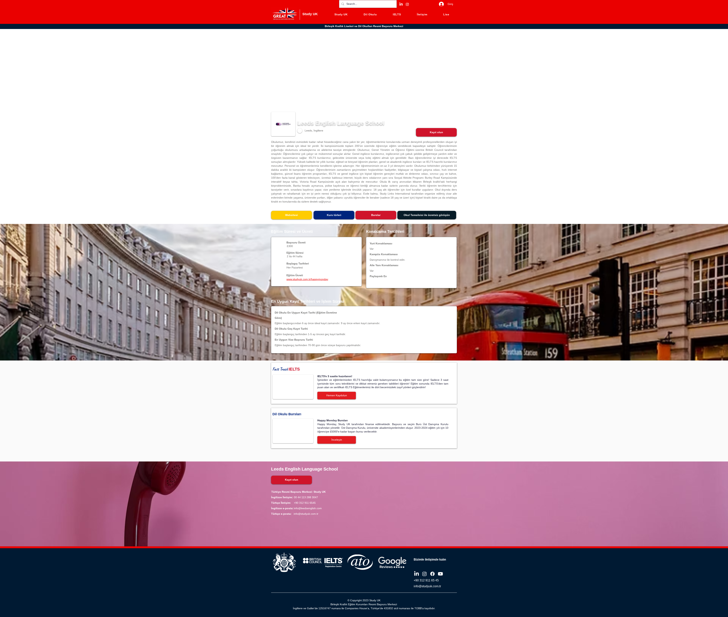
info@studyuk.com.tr (306, 513)
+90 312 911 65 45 (426, 580)
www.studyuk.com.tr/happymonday (307, 279)
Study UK (310, 14)
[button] (436, 132)
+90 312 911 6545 (305, 502)
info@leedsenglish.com (308, 508)
